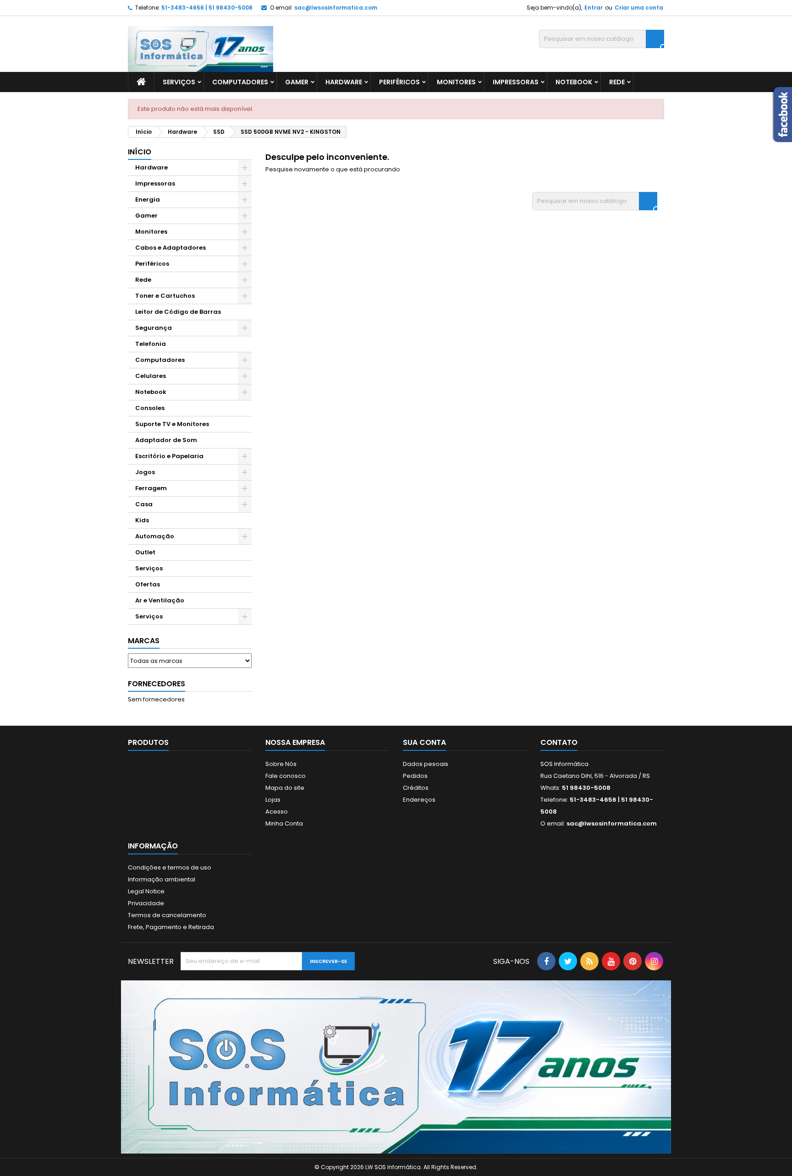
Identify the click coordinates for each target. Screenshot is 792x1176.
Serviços (179, 82)
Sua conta (424, 742)
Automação (154, 536)
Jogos (145, 472)
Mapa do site (284, 787)
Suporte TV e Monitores (172, 424)
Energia (147, 199)
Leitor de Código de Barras (178, 311)
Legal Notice (146, 891)
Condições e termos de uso (169, 867)
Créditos (416, 787)
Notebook (574, 82)
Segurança (153, 327)
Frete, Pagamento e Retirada (171, 927)
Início (139, 152)
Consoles (150, 408)
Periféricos (399, 82)
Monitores (456, 82)
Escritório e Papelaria (169, 456)
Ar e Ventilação (159, 600)
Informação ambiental (161, 879)
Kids (142, 520)
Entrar (593, 7)
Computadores (240, 82)
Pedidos (415, 775)
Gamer (296, 82)
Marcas (144, 640)
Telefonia (150, 343)
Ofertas (147, 584)
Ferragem (151, 488)
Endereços (419, 799)
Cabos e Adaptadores (170, 247)
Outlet (145, 552)
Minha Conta (284, 823)
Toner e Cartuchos (165, 295)
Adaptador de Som (166, 440)
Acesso (276, 811)
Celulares (150, 376)
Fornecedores (156, 683)
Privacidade (146, 903)
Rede (617, 82)
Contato (559, 742)
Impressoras (516, 82)
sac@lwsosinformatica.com (335, 7)
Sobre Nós (281, 764)
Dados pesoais (425, 764)
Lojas (272, 799)
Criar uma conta (639, 7)
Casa (144, 504)
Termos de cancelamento (167, 915)
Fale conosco (285, 775)
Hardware (343, 82)
